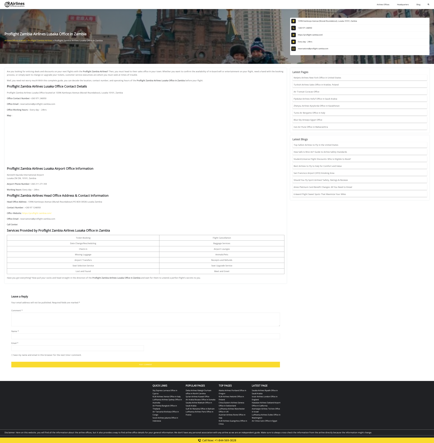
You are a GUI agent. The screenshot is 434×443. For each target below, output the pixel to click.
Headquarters (403, 4)
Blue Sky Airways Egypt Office (308, 119)
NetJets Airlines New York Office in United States (317, 77)
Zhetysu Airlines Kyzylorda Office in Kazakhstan (317, 105)
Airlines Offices (383, 4)
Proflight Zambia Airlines (40, 40)
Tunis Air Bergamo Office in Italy (309, 112)
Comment (17, 310)
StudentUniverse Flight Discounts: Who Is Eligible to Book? (322, 159)
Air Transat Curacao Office (306, 91)
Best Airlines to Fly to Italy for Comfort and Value (318, 166)
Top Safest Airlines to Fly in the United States (316, 145)
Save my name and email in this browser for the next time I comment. (47, 355)
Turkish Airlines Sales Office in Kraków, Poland (316, 84)
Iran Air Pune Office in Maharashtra (311, 127)
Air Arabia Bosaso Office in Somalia (200, 399)
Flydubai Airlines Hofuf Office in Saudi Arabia (315, 98)
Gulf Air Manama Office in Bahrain (200, 409)
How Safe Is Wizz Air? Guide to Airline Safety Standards (320, 152)
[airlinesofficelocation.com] (15, 4)
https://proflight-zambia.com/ (310, 35)
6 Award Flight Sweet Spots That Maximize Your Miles (320, 194)
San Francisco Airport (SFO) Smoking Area (314, 173)
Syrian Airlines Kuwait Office (197, 396)
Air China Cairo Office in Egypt (264, 421)
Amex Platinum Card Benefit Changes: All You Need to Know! (323, 187)
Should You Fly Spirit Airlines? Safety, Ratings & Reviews (321, 180)
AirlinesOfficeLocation (15, 40)
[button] (428, 4)
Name (15, 331)
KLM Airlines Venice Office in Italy (167, 396)
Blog (418, 4)
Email (14, 343)
